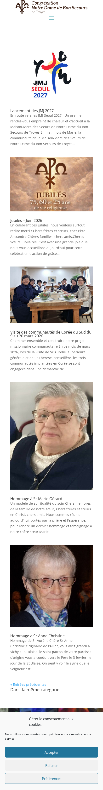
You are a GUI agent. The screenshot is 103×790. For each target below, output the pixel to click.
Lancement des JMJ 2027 (32, 110)
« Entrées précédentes (28, 684)
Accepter (52, 752)
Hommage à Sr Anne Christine (37, 635)
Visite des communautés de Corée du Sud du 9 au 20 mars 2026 (51, 334)
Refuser (51, 765)
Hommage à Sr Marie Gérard (36, 498)
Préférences (51, 778)
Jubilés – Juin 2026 (26, 220)
